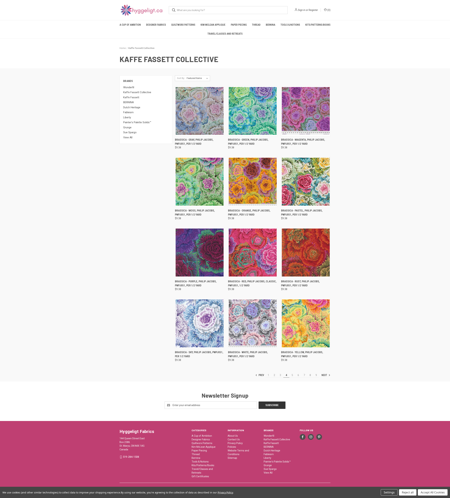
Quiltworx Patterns (183, 24)
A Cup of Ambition (130, 24)
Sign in (301, 10)
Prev (261, 375)
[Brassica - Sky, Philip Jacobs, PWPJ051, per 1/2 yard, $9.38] (200, 323)
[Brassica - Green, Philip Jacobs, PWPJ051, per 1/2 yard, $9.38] (253, 111)
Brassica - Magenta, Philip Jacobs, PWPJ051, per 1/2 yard (303, 141)
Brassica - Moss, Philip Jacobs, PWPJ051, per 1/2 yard (195, 212)
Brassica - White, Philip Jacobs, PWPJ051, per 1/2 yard (248, 354)
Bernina (270, 24)
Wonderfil (128, 87)
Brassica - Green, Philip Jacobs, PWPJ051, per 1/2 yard (248, 141)
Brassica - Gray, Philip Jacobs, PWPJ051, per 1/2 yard (194, 141)
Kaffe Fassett (131, 97)
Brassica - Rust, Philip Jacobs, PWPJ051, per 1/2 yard (300, 283)
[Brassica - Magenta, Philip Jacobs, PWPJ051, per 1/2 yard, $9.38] (306, 111)
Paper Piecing (239, 24)
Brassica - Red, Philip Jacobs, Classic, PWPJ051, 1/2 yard (252, 283)
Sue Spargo (130, 132)
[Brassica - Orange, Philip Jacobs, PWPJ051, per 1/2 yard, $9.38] (253, 181)
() (328, 10)
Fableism (128, 112)
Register (313, 10)
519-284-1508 (131, 456)
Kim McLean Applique (213, 24)
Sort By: (181, 78)
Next (325, 375)
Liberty (127, 117)
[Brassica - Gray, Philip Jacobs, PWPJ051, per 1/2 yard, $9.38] (200, 111)
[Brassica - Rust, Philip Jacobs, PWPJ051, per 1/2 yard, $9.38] (306, 252)
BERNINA (128, 102)
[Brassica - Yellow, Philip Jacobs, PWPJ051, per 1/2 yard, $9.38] (306, 323)
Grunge (127, 127)
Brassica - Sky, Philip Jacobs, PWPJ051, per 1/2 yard (199, 354)
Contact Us (234, 439)
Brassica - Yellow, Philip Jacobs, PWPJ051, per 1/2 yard (302, 354)
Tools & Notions (290, 24)
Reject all (408, 492)
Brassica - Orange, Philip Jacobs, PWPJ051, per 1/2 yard (249, 212)
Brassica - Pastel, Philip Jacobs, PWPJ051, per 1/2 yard (302, 212)
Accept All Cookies (433, 492)
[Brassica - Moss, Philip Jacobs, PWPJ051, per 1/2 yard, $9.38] (200, 181)
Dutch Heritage (131, 107)
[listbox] (198, 78)
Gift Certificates (200, 476)
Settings (389, 492)
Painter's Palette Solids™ (137, 122)
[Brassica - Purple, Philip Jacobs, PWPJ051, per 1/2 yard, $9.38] (200, 252)
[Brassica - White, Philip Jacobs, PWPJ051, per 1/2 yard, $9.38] (253, 323)
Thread (256, 24)
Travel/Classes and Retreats (225, 33)
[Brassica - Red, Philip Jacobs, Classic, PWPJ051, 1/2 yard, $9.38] (253, 252)
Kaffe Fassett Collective (137, 92)
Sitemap (232, 458)
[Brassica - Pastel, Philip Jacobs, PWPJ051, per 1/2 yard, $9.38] (306, 181)
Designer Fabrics (156, 24)
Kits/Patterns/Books (317, 24)
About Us (233, 435)
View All (127, 137)
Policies (232, 446)
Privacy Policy (235, 443)
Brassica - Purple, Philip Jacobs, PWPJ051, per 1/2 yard (196, 283)
